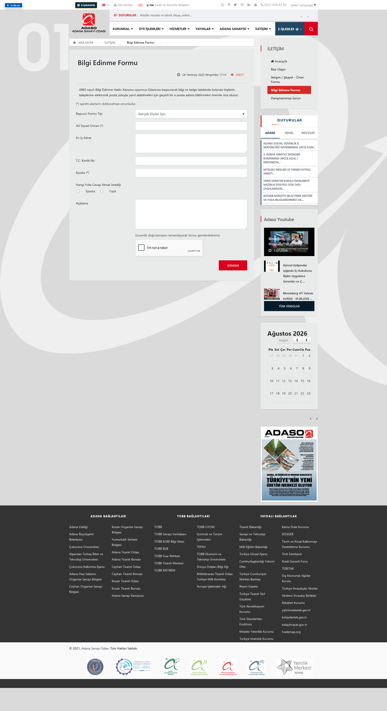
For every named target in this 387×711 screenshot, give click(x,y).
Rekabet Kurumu (293, 603)
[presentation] (311, 418)
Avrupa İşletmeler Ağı (211, 586)
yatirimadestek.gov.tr (296, 610)
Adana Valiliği (78, 527)
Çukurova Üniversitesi (84, 547)
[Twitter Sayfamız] (235, 4)
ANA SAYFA (85, 42)
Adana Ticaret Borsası (126, 559)
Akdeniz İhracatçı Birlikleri (299, 595)
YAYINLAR (203, 29)
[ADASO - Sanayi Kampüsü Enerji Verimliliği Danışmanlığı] (199, 666)
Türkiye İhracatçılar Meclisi (300, 588)
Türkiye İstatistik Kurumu (256, 639)
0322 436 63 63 (275, 4)
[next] (306, 340)
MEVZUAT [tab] (308, 133)
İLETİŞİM (261, 29)
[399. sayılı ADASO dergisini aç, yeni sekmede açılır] (289, 464)
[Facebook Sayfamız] (229, 4)
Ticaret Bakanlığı (250, 527)
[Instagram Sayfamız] (242, 4)
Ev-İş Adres (83, 138)
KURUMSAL (121, 29)
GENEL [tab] (289, 133)
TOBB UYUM (206, 527)
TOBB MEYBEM (164, 570)
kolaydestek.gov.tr (294, 617)
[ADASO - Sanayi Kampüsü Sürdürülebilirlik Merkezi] (171, 666)
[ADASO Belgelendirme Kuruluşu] (228, 666)
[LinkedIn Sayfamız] (249, 4)
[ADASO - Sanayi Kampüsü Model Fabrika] (133, 666)
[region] (219, 15)
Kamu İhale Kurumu (295, 527)
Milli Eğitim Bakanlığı (253, 547)
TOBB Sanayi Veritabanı (170, 534)
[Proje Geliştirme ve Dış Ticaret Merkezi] (256, 666)
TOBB (158, 527)
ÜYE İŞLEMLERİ (149, 29)
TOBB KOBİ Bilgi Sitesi (169, 541)
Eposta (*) (82, 172)
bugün (283, 340)
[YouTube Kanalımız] (255, 4)
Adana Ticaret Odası (125, 552)
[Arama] (311, 28)
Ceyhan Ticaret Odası (126, 567)
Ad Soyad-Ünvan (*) (89, 125)
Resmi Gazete (248, 586)
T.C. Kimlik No (85, 160)
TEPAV (201, 547)
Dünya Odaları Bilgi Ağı (212, 567)
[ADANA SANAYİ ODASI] (88, 22)
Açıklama (82, 203)
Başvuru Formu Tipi (89, 113)
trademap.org (291, 632)
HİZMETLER (178, 29)
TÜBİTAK (288, 568)
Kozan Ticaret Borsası (126, 588)
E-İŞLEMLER (287, 29)
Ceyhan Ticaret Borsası (127, 574)
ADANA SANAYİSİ (233, 29)
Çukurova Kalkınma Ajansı (87, 567)
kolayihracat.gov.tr (294, 624)
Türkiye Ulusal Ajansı (253, 554)
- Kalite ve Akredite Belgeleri (166, 5)
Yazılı (112, 191)
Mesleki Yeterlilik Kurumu (256, 631)
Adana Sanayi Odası (95, 648)
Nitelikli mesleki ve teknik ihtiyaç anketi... (165, 15)
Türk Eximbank (292, 554)
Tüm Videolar (289, 306)
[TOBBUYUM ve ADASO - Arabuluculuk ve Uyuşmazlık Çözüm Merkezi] (95, 666)
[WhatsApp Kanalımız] (223, 4)
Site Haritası (125, 5)
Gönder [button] (233, 265)
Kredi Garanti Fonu (295, 561)
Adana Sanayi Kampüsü (128, 595)
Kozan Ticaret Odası (125, 581)
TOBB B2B (161, 548)
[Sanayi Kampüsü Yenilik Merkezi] (294, 666)
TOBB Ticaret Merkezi (168, 563)
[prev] (297, 340)
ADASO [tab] (270, 133)
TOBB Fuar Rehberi (167, 556)
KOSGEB (287, 534)
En (107, 5)
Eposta (90, 191)
